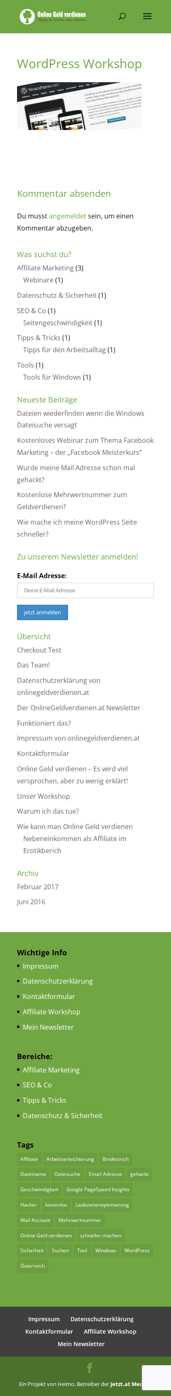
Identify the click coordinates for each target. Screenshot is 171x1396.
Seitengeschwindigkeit (58, 322)
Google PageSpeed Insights (97, 1189)
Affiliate (29, 1159)
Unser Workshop (43, 796)
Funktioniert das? (44, 723)
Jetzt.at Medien (131, 1384)
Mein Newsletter (48, 1027)
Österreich (32, 1265)
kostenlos (56, 1204)
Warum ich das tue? (48, 811)
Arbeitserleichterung (70, 1159)
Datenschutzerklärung (58, 981)
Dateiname (33, 1174)
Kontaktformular (43, 753)
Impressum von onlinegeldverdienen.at (78, 738)
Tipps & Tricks (39, 337)
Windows (105, 1250)
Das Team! (33, 665)
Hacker (28, 1204)
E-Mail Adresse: (42, 575)
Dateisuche (67, 1174)
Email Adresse (105, 1174)
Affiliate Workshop (52, 1011)
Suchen (60, 1250)
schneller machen (100, 1235)
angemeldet (67, 216)
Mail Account (35, 1220)
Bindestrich (116, 1159)
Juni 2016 (31, 901)
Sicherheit (32, 1250)
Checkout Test (39, 650)
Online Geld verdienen (46, 1235)
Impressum (41, 966)
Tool (82, 1250)
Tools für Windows (52, 377)
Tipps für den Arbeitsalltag (64, 349)
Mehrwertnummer (80, 1220)
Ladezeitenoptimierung (102, 1204)
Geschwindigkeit (39, 1189)
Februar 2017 (38, 886)
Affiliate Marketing (45, 267)
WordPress (137, 1250)
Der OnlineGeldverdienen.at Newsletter (78, 707)
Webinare (38, 280)
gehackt (139, 1174)
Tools (25, 365)
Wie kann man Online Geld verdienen (75, 826)
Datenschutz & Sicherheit (57, 295)
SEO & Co (31, 310)
